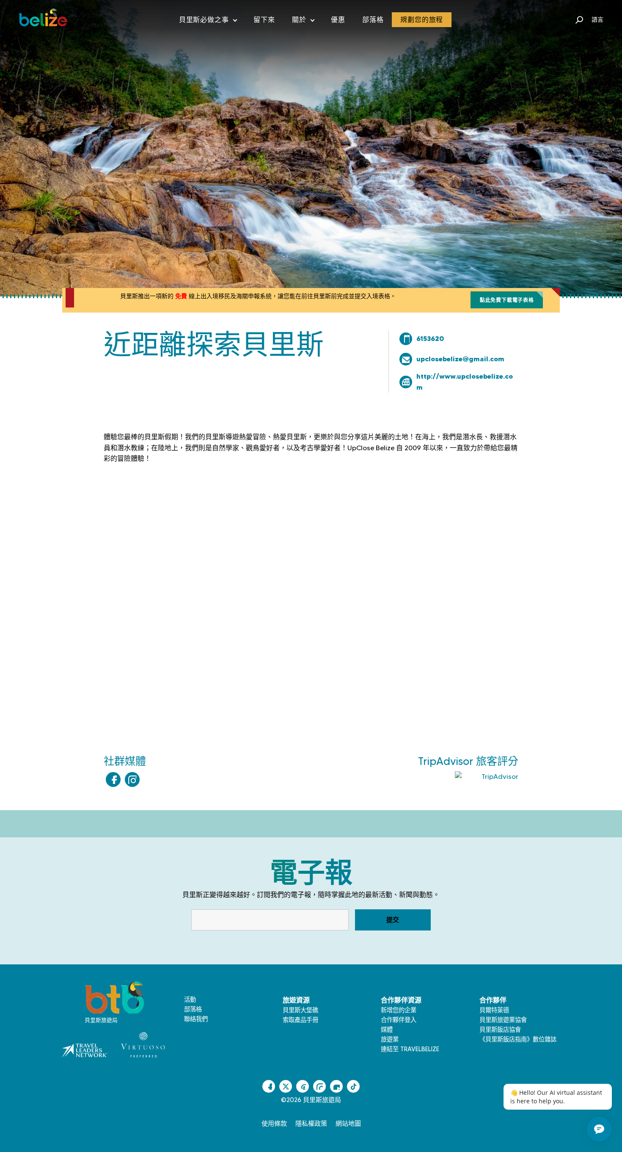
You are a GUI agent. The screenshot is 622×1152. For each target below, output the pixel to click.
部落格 (372, 20)
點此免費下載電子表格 (507, 300)
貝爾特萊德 (494, 1010)
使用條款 (274, 1123)
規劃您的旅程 (421, 20)
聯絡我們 (196, 1019)
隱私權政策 (311, 1123)
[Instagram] (132, 779)
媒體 (387, 1029)
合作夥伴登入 (398, 1020)
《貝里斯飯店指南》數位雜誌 (517, 1039)
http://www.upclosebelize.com (464, 381)
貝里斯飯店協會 (500, 1029)
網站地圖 (348, 1123)
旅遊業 (390, 1039)
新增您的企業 (398, 1010)
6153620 (430, 338)
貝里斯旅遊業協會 (503, 1020)
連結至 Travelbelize (410, 1049)
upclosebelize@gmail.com (460, 358)
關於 (303, 21)
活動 (190, 999)
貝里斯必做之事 (208, 21)
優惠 (338, 20)
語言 (597, 19)
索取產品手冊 (300, 1020)
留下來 (264, 20)
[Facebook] (113, 779)
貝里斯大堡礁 (300, 1010)
